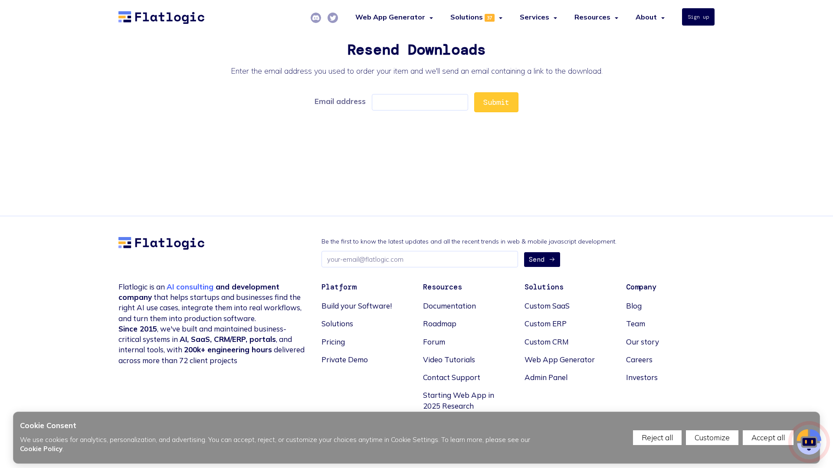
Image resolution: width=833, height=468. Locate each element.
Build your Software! (356, 305)
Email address (340, 101)
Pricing (333, 341)
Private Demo (344, 359)
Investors (642, 377)
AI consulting (190, 286)
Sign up (698, 16)
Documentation (449, 305)
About (646, 17)
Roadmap (439, 323)
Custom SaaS (547, 305)
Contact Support (451, 377)
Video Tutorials (449, 359)
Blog (634, 305)
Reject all (657, 437)
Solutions (466, 17)
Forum (434, 341)
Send (536, 259)
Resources (592, 17)
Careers (639, 359)
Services (534, 17)
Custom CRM (547, 341)
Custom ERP (546, 323)
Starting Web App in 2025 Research (458, 400)
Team (635, 323)
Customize (712, 437)
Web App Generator (560, 359)
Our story (642, 341)
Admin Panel (546, 377)
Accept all (768, 437)
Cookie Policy (41, 449)
